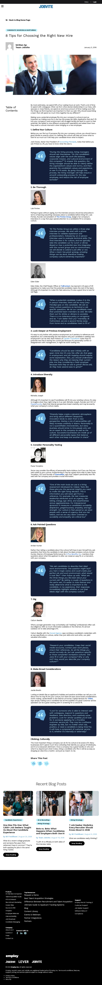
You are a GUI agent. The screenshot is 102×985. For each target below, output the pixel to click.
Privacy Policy (10, 976)
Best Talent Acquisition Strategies (38, 898)
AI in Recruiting (43, 820)
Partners (27, 921)
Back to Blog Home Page (19, 20)
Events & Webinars (32, 914)
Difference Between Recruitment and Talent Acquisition (48, 901)
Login (94, 2)
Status (86, 2)
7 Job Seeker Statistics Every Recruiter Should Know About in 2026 (81, 827)
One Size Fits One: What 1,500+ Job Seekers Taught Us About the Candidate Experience (17, 829)
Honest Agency (56, 633)
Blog (26, 908)
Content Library (31, 911)
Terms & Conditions (12, 977)
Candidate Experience (13, 820)
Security (8, 979)
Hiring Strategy (44, 823)
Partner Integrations (32, 918)
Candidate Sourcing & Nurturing (21, 30)
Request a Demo (31, 895)
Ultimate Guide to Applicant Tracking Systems (44, 905)
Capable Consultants (71, 338)
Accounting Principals (67, 142)
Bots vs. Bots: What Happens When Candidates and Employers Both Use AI (50, 831)
